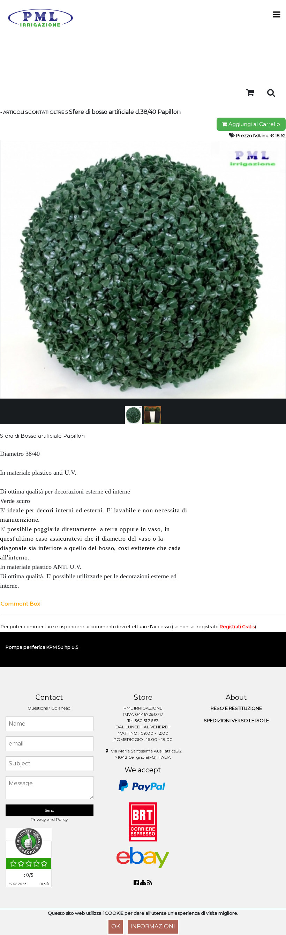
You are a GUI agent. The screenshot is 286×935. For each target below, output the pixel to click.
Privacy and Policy (49, 819)
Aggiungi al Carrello (253, 124)
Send (49, 810)
